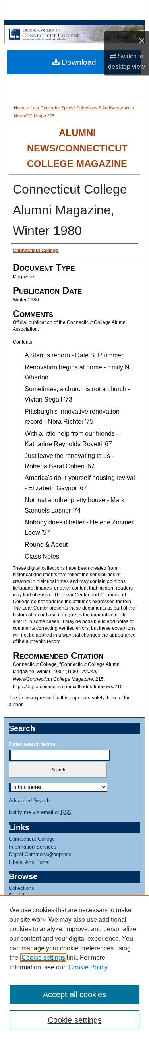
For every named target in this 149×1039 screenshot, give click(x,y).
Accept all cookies (74, 994)
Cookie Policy (88, 967)
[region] (74, 967)
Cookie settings (43, 957)
